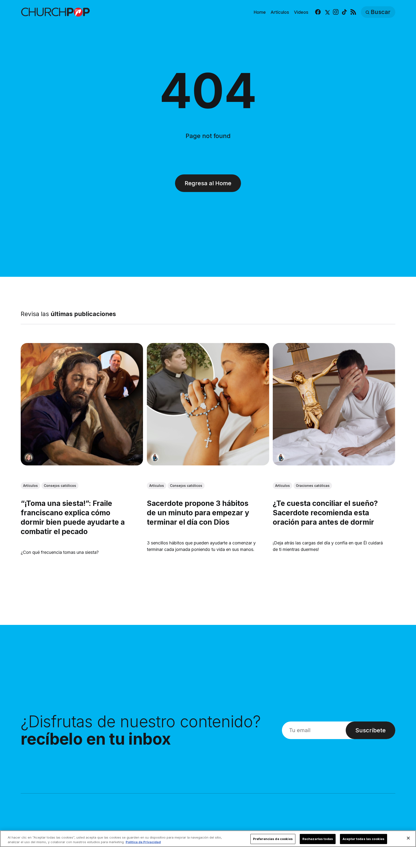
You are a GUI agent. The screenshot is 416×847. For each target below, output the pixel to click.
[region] (208, 838)
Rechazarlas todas (317, 839)
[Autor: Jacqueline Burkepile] (28, 457)
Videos (301, 12)
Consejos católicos (60, 485)
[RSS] (353, 12)
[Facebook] (318, 12)
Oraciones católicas (313, 485)
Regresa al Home (208, 183)
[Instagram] (335, 12)
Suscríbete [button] (370, 730)
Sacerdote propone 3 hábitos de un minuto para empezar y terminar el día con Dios (198, 512)
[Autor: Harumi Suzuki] (154, 457)
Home (260, 12)
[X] (327, 12)
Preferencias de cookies (273, 839)
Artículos (280, 12)
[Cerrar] (408, 838)
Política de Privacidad (143, 842)
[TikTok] (344, 12)
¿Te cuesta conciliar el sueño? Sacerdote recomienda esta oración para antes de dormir (325, 512)
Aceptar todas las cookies (363, 839)
